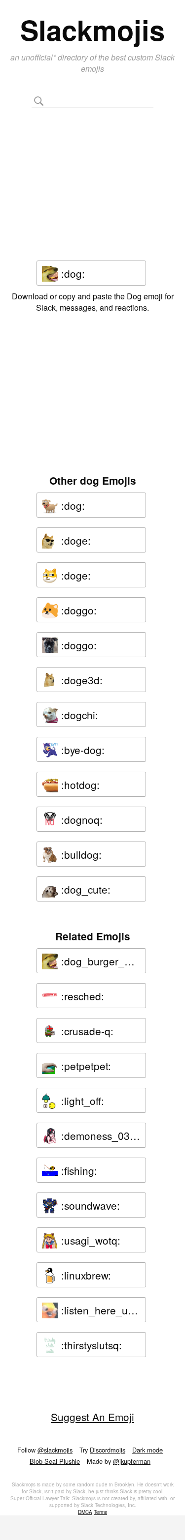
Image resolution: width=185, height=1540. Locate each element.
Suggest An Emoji (92, 1416)
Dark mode (147, 1449)
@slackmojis (55, 1449)
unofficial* (39, 57)
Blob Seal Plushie (55, 1461)
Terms (100, 1512)
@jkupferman (131, 1461)
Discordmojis (107, 1449)
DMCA (85, 1512)
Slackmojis (92, 29)
